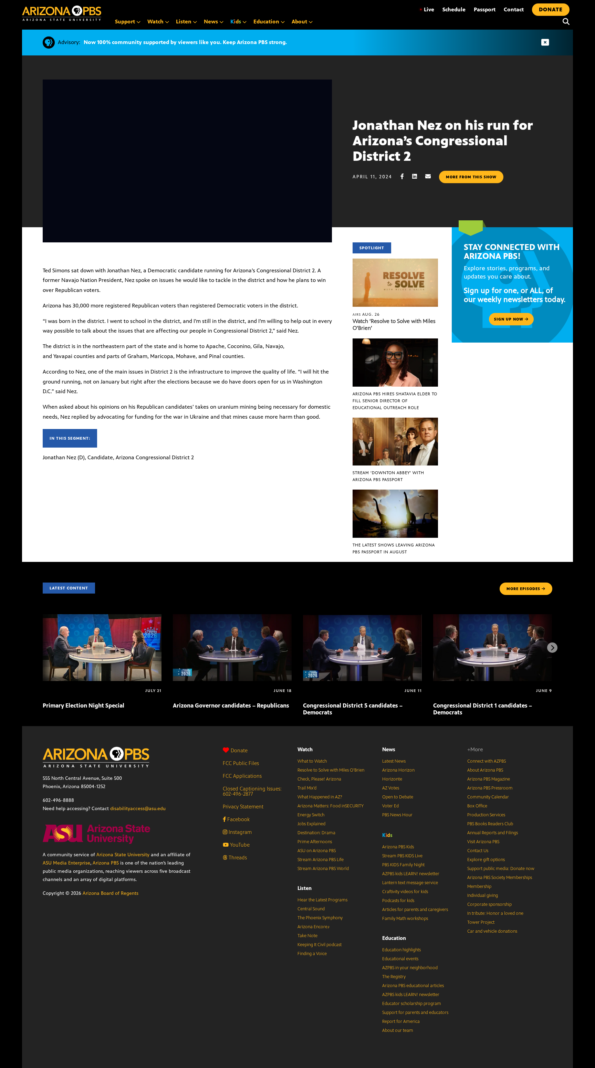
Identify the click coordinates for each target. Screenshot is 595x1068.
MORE (523, 588)
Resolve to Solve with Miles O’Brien (331, 770)
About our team (397, 1030)
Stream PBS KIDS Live (402, 856)
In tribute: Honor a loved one (495, 913)
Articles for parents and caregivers (415, 909)
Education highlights (401, 950)
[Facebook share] (405, 176)
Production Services (486, 815)
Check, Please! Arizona (319, 779)
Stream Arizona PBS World (323, 868)
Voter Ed (390, 806)
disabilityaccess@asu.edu (138, 809)
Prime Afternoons (315, 842)
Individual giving (482, 895)
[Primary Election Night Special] (102, 618)
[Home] (61, 13)
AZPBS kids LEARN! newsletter (410, 874)
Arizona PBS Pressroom (490, 788)
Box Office (477, 806)
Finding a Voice (312, 953)
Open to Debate (397, 797)
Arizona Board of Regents (110, 893)
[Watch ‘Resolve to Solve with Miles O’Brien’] (395, 262)
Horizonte (392, 779)
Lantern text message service (410, 883)
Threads (237, 857)
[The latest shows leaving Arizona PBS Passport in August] (395, 493)
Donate (239, 750)
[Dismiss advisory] (545, 42)
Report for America (401, 1021)
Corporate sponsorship (489, 904)
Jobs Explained (311, 824)
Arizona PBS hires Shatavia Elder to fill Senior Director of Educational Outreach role (395, 400)
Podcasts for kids (398, 900)
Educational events (400, 959)
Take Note (307, 936)
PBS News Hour (397, 815)
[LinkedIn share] (418, 176)
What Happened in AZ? (320, 797)
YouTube (239, 844)
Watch (305, 749)
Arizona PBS (106, 863)
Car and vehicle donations (492, 931)
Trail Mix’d (307, 788)
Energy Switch (311, 815)
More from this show (471, 177)
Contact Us (477, 851)
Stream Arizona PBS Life (321, 859)
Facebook (238, 819)
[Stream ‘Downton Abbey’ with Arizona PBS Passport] (395, 421)
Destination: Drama (316, 833)
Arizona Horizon (398, 770)
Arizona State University (122, 855)
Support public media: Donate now (500, 868)
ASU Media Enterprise (66, 863)
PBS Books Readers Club (490, 824)
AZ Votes (390, 788)
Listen (305, 888)
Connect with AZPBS (486, 761)
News (388, 749)
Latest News (394, 761)
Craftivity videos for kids (405, 891)
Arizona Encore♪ (314, 927)
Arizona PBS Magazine (488, 779)
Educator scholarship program (411, 1003)
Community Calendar (488, 797)
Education (394, 938)
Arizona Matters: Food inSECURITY (331, 806)
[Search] (564, 22)
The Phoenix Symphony (320, 918)
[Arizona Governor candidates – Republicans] (232, 618)
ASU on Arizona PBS (317, 851)
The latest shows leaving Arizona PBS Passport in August (394, 548)
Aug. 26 (366, 314)
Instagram (239, 832)
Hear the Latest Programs (322, 900)
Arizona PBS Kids (398, 847)
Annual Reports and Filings (492, 833)
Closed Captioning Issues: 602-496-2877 (252, 791)
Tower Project (480, 922)
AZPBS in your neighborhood (410, 968)
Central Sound (311, 909)
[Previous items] (43, 647)
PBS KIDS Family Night (403, 865)
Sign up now (509, 319)
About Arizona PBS (485, 770)
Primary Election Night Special (83, 705)
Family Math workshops (405, 918)
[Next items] (552, 647)
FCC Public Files (241, 763)
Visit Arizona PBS (483, 842)
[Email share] (431, 176)
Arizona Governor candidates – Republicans (231, 705)
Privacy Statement (243, 806)
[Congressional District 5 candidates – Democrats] (362, 618)
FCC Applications (242, 776)
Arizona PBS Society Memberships (499, 877)
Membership (479, 886)
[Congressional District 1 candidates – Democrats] (492, 618)
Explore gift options (486, 859)
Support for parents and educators (415, 1012)
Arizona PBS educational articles (413, 985)
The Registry (394, 977)
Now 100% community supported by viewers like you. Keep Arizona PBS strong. (185, 42)
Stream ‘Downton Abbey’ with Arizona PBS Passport (388, 476)
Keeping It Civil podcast (320, 944)
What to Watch (312, 761)
